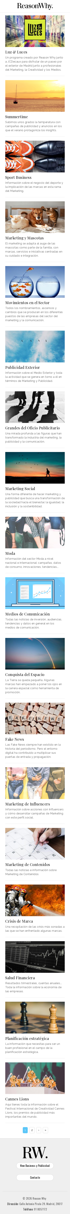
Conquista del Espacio (25, 674)
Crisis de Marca (19, 921)
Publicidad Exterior (22, 367)
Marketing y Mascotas (24, 237)
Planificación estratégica (27, 1038)
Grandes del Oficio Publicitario (32, 427)
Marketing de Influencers (27, 803)
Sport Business (18, 177)
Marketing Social (20, 488)
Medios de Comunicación (27, 613)
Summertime (16, 116)
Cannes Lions (17, 1098)
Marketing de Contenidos (27, 864)
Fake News (14, 739)
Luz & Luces (16, 51)
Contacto (35, 1177)
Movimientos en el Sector (27, 302)
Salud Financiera (20, 977)
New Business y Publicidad (35, 1166)
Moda (10, 553)
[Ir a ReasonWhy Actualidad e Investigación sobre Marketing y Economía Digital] (35, 5)
